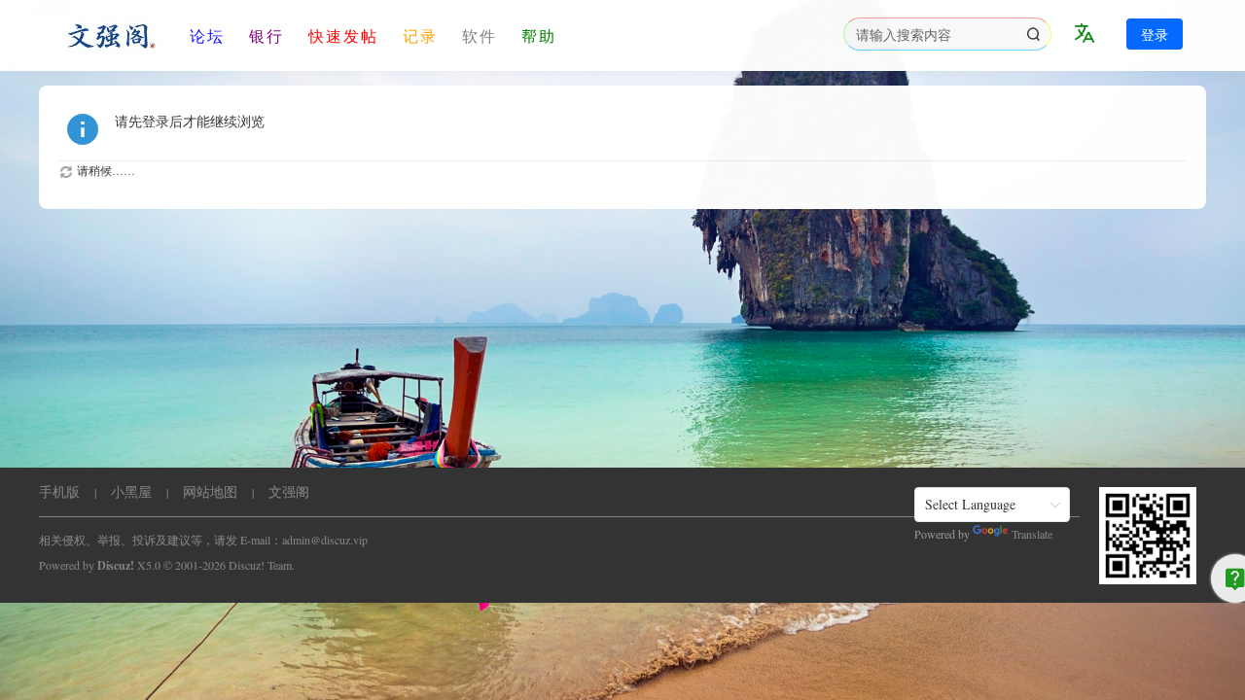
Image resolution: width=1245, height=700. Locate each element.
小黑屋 (131, 491)
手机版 (59, 491)
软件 (479, 35)
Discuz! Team (260, 565)
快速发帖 (343, 35)
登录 (1154, 34)
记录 (420, 35)
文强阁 (288, 491)
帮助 (538, 35)
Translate (1032, 534)
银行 (266, 35)
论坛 (207, 35)
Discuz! (115, 565)
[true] (1032, 34)
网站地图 (210, 491)
